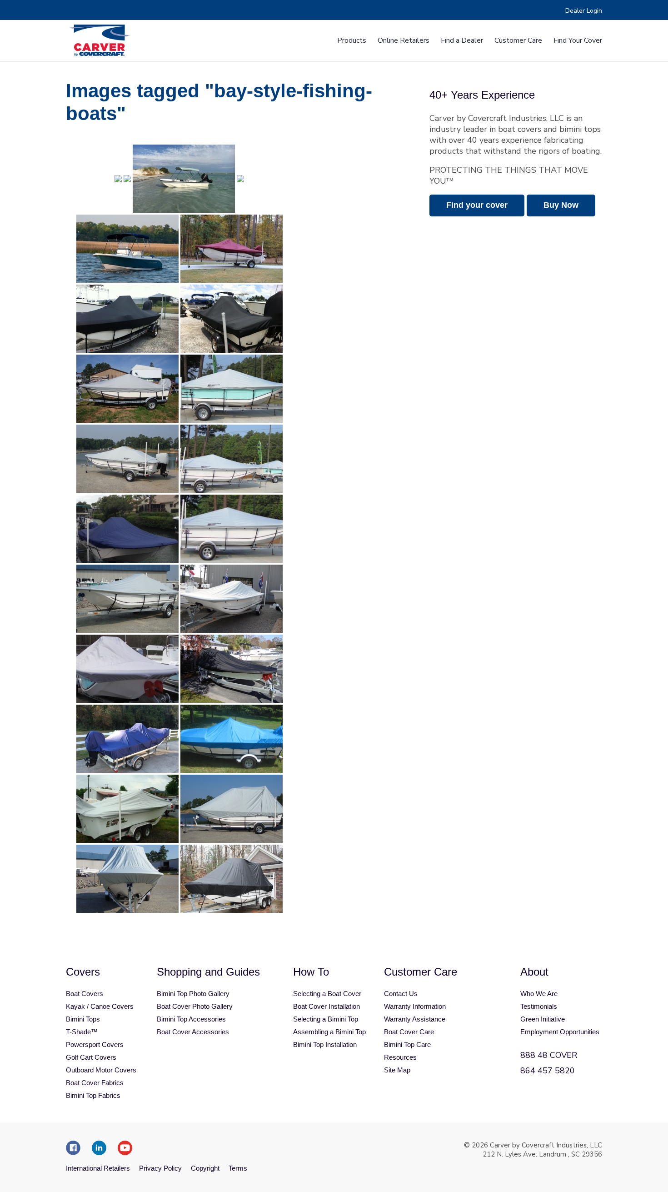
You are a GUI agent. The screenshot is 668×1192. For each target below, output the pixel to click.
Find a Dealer (462, 40)
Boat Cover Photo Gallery (195, 1006)
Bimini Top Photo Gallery (193, 993)
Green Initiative (542, 1019)
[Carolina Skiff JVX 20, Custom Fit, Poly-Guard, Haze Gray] (127, 459)
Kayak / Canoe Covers (100, 1006)
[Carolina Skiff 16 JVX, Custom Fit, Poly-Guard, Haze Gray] (127, 669)
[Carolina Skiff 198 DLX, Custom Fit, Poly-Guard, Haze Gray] (231, 599)
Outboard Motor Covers (101, 1070)
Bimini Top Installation (325, 1044)
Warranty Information (415, 1006)
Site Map (397, 1070)
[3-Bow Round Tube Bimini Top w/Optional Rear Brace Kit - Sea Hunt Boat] (127, 249)
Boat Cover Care (409, 1032)
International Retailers (98, 1168)
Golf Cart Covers (91, 1057)
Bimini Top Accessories (191, 1019)
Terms (238, 1168)
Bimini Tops (83, 1019)
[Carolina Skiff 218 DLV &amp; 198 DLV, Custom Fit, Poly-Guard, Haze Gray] (231, 459)
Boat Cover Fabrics (95, 1083)
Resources (400, 1057)
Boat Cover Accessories (193, 1032)
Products (351, 40)
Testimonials (538, 1006)
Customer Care (518, 40)
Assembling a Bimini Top (329, 1032)
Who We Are (539, 993)
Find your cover (477, 205)
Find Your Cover (577, 40)
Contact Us (401, 993)
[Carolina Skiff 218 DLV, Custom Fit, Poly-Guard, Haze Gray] (231, 529)
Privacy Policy (160, 1168)
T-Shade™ (82, 1032)
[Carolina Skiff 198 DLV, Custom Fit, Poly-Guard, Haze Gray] (231, 389)
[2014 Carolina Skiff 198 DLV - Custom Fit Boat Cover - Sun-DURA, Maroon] (231, 249)
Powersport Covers (95, 1044)
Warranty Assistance (414, 1019)
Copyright (205, 1168)
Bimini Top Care (407, 1044)
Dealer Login (583, 10)
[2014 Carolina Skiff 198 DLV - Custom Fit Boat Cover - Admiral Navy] (127, 529)
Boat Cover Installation (326, 1006)
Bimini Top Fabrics (93, 1095)
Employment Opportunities (559, 1032)
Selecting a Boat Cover (327, 993)
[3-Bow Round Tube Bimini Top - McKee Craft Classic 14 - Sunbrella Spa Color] (184, 179)
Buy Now (560, 205)
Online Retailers (403, 40)
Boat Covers (84, 993)
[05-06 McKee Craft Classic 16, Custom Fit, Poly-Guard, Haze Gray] (127, 389)
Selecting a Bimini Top (325, 1019)
